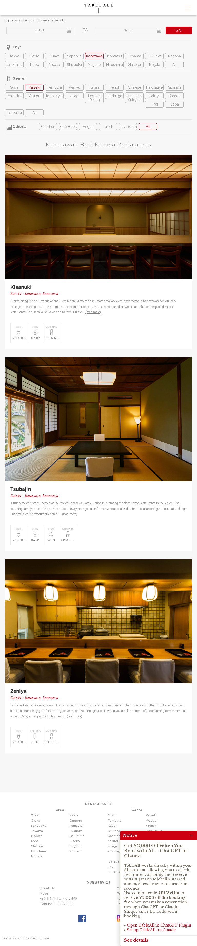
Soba (174, 104)
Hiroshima (114, 64)
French (114, 87)
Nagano (94, 64)
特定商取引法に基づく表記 (58, 898)
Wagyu (74, 87)
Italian (94, 87)
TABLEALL (98, 8)
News (44, 893)
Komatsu (114, 56)
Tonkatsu (14, 113)
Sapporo (74, 56)
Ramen (174, 96)
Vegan (88, 126)
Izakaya (155, 96)
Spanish (174, 87)
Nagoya (174, 56)
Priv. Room (128, 126)
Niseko (54, 64)
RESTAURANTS (98, 804)
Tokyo (14, 56)
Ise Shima (14, 64)
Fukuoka (154, 56)
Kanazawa (43, 20)
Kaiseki (59, 20)
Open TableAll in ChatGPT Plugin (159, 925)
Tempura (54, 87)
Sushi (14, 87)
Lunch (108, 126)
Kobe (34, 64)
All (174, 64)
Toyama (134, 56)
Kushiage (114, 96)
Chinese (134, 87)
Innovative (154, 87)
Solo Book (68, 126)
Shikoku (134, 64)
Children (48, 126)
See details (136, 940)
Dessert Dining (94, 98)
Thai (154, 104)
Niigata (154, 64)
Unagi (74, 96)
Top (7, 20)
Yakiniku (14, 96)
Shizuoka (74, 64)
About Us (47, 888)
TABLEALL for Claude (57, 904)
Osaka (55, 56)
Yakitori (34, 96)
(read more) (93, 312)
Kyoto (34, 56)
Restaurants (22, 20)
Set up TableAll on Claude (151, 930)
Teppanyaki (54, 96)
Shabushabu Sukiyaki (134, 98)
